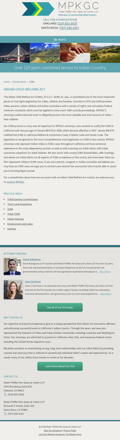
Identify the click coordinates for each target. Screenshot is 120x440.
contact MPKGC (15, 182)
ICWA (10, 209)
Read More (105, 271)
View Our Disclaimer (53, 430)
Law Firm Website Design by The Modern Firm (60, 434)
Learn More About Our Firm (60, 366)
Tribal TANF (13, 214)
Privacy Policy (70, 430)
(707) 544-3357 (69, 28)
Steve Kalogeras (32, 259)
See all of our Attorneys (60, 307)
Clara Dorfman (33, 281)
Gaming (11, 228)
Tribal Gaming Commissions (22, 199)
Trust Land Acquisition (19, 204)
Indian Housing (15, 219)
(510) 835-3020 (67, 23)
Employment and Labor (20, 224)
